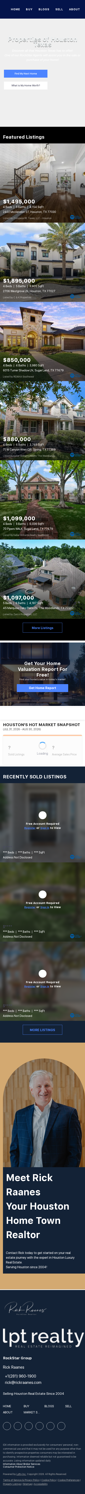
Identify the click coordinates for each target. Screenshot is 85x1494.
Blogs (44, 9)
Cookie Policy (48, 1480)
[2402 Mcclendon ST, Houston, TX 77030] (42, 183)
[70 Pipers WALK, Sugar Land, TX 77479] (42, 500)
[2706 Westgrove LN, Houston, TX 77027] (42, 262)
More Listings (42, 628)
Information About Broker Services (21, 1464)
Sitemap (27, 1484)
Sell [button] (59, 9)
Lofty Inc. (21, 1474)
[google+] (61, 1426)
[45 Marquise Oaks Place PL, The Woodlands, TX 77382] (42, 579)
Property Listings (12, 1484)
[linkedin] (18, 1426)
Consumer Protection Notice (18, 1466)
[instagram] (39, 1426)
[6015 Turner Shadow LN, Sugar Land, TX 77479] (42, 341)
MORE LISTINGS (42, 1030)
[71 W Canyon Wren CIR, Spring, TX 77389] (42, 420)
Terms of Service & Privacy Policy (21, 1480)
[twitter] (29, 1426)
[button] (8, 1407)
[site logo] (25, 1310)
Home (15, 9)
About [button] (74, 9)
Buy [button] (29, 9)
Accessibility (41, 1484)
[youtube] (50, 1426)
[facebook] (7, 1426)
